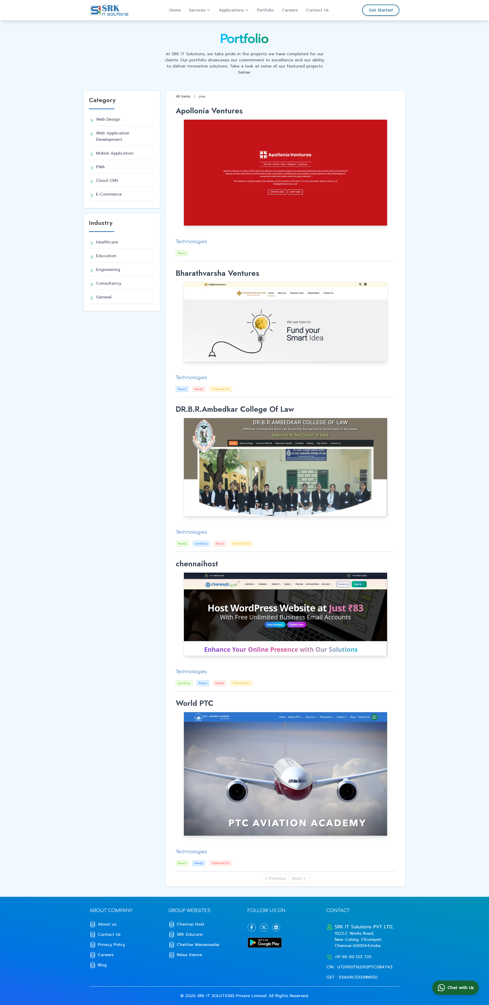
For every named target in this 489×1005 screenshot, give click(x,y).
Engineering (108, 270)
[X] (264, 927)
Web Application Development (112, 136)
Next (297, 878)
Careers (290, 10)
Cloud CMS (107, 180)
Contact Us (317, 10)
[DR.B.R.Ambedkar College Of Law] (285, 467)
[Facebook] (252, 927)
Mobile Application (114, 153)
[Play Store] (284, 943)
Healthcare (107, 242)
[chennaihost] (285, 614)
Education (106, 256)
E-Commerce (109, 194)
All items (183, 96)
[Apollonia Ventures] (285, 172)
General (104, 297)
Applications (231, 10)
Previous (277, 878)
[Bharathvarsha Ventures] (285, 322)
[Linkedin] (276, 927)
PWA (100, 167)
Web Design (108, 119)
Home (175, 10)
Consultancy (108, 283)
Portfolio (265, 10)
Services (197, 10)
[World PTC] (285, 774)
